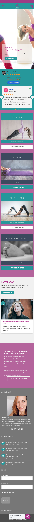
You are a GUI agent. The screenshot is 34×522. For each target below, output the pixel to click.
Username (4, 475)
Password (4, 484)
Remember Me (9, 492)
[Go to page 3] (18, 109)
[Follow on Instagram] (15, 429)
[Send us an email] (18, 429)
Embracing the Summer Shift (15, 462)
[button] (2, 6)
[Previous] (2, 317)
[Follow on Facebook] (12, 429)
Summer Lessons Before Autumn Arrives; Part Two (16, 449)
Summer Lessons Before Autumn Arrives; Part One (16, 455)
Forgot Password (6, 510)
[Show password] (28, 487)
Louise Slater (13, 89)
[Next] (32, 317)
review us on (12, 82)
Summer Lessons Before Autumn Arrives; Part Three (16, 322)
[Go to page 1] (15, 109)
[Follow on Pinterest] (21, 429)
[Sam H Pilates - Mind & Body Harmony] (17, 6)
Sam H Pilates (12, 72)
